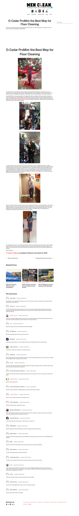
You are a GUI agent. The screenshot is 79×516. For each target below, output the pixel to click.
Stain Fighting (26, 502)
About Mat (33, 14)
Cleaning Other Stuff (62, 502)
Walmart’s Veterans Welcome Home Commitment (11, 286)
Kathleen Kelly (13, 379)
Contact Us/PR (41, 14)
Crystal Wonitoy (14, 394)
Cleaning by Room (53, 502)
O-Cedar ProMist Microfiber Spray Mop (21, 99)
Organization (39, 502)
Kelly (11, 465)
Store (50, 14)
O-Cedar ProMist (12, 253)
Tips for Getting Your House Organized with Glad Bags (45, 285)
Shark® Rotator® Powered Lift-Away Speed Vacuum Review (29, 286)
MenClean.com (26, 504)
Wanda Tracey (13, 315)
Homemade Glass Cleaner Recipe (44, 258)
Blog (47, 14)
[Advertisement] (30, 39)
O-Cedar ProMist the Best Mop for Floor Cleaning (29, 22)
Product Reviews (9, 282)
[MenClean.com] (39, 8)
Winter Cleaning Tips (13, 258)
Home (28, 14)
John (11, 323)
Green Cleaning (46, 502)
